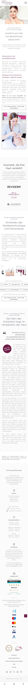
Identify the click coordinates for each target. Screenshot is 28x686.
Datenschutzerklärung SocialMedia (14, 661)
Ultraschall (17, 255)
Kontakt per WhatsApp (15, 508)
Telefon (17, 564)
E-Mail (20, 564)
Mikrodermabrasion (12, 253)
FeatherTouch (16, 284)
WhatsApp (14, 566)
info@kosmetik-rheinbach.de (15, 511)
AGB (14, 664)
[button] (25, 3)
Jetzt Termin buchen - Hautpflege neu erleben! (14, 107)
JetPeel (4, 253)
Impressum (14, 655)
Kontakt (14, 667)
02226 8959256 (15, 506)
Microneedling (22, 253)
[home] (6, 2)
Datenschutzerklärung (14, 658)
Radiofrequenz (5, 255)
